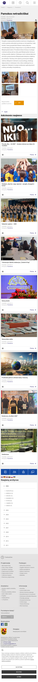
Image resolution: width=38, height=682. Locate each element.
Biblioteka (22, 575)
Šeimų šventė (6, 301)
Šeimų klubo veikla (7, 339)
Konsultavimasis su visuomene (27, 594)
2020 (7, 532)
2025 (7, 510)
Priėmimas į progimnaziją (8, 577)
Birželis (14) (9, 493)
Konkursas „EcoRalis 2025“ (10, 416)
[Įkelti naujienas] (13, 2)
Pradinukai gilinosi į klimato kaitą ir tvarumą (15, 377)
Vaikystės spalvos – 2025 (9, 224)
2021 (7, 528)
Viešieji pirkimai (5, 597)
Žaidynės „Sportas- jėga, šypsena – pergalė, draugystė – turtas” (18, 184)
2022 (7, 523)
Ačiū (17, 103)
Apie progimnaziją (6, 565)
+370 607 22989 (7, 642)
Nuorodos (22, 588)
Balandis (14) (9, 498)
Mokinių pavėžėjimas (25, 569)
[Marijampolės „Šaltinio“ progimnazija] (5, 2)
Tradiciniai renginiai (6, 575)
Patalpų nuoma (23, 573)
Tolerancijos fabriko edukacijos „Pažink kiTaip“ (16, 262)
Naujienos (10, 7)
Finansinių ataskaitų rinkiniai (9, 592)
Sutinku (19, 677)
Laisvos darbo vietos (25, 590)
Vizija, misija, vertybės (7, 567)
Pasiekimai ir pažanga (7, 569)
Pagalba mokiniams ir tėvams (27, 567)
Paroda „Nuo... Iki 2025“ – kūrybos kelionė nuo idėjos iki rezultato (18, 144)
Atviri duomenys (24, 605)
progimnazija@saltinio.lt (10, 643)
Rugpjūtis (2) (9, 491)
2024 (7, 514)
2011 (7, 545)
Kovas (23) (9, 500)
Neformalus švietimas (25, 565)
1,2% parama (5, 599)
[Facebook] (2, 624)
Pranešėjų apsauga (24, 598)
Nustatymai (19, 667)
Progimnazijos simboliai (8, 571)
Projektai (4, 595)
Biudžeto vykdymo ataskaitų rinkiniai (9, 589)
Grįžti (5, 112)
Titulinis (3, 7)
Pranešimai (18, 7)
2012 (7, 541)
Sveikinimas (5, 454)
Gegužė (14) (9, 495)
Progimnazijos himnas (7, 573)
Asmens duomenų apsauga (26, 592)
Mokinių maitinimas (25, 571)
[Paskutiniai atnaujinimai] (20, 2)
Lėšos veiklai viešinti (7, 594)
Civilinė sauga (23, 602)
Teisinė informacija (24, 604)
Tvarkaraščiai (8, 557)
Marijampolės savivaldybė (19, 631)
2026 (7, 486)
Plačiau (32, 154)
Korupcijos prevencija (25, 600)
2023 (7, 519)
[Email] (6, 624)
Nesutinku (19, 672)
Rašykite (4, 617)
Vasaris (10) (9, 503)
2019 (7, 536)
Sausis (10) (9, 505)
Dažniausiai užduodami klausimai (28, 596)
